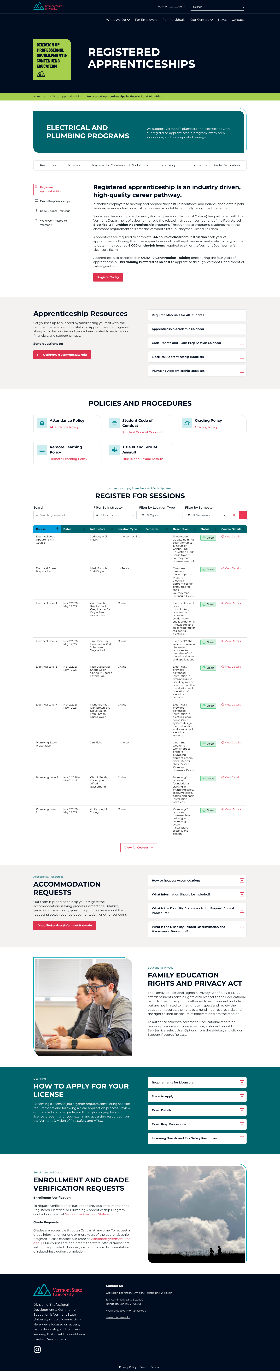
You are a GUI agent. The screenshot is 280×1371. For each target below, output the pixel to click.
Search (197, 6)
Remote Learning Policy (68, 459)
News (222, 20)
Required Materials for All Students (178, 315)
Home (37, 96)
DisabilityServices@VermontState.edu (64, 925)
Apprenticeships (71, 96)
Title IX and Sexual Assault (142, 459)
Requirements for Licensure (172, 1082)
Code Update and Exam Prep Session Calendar (186, 343)
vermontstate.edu (170, 6)
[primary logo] (47, 6)
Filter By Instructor (108, 507)
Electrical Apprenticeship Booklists (178, 357)
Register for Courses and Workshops (120, 165)
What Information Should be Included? (181, 894)
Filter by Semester (199, 507)
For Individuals (174, 20)
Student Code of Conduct (142, 432)
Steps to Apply (162, 1096)
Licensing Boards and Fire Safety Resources (184, 1138)
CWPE (51, 96)
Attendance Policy (64, 427)
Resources (48, 165)
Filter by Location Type (157, 507)
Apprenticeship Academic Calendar (178, 329)
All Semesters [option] (201, 515)
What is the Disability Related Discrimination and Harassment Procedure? (189, 929)
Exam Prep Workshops (55, 201)
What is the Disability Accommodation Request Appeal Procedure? (193, 911)
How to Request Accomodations (176, 880)
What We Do (116, 20)
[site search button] (246, 7)
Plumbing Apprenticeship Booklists (178, 371)
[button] (57, 529)
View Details (233, 536)
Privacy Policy (128, 1367)
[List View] (242, 515)
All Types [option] (152, 515)
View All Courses (136, 847)
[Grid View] (235, 515)
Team (143, 1367)
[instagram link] (37, 1349)
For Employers (146, 20)
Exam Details (161, 1110)
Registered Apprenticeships (51, 189)
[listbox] (115, 515)
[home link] (57, 1290)
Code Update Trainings (55, 210)
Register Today (108, 277)
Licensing (167, 165)
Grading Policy (206, 427)
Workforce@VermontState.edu (64, 354)
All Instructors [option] (110, 515)
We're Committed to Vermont (53, 222)
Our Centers (199, 20)
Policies (74, 165)
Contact (238, 20)
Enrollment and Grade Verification (213, 165)
